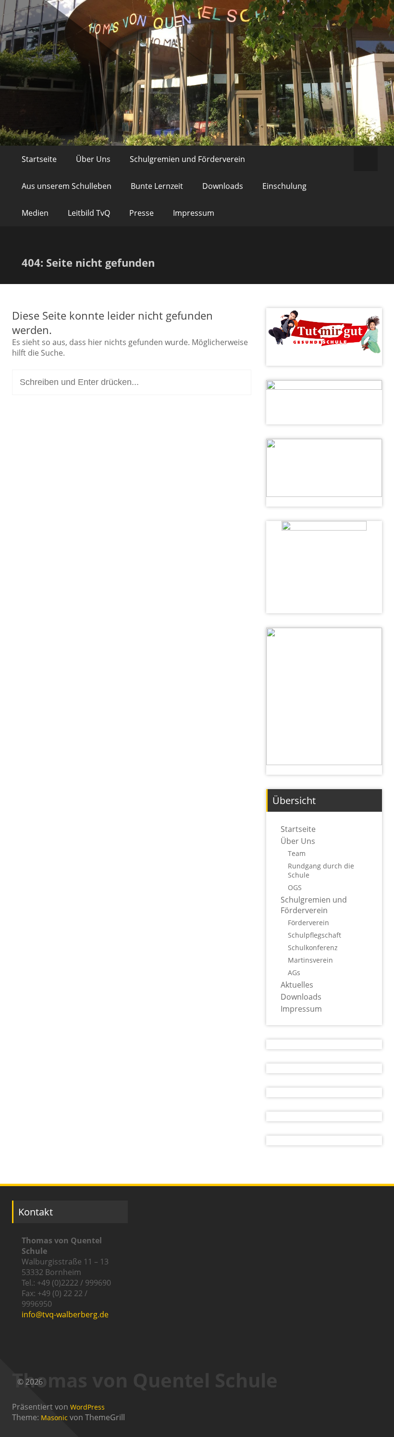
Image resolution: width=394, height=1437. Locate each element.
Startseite (39, 159)
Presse (141, 213)
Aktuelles (297, 984)
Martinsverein (310, 960)
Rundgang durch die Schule (321, 870)
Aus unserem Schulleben (66, 186)
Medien (35, 213)
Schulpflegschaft (314, 935)
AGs (294, 972)
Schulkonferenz (313, 947)
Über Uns (93, 159)
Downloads (222, 186)
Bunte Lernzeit (157, 186)
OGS (295, 887)
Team (297, 853)
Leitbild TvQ (89, 213)
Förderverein (308, 922)
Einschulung (284, 186)
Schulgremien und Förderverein (187, 159)
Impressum (193, 213)
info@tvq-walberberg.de (65, 1314)
